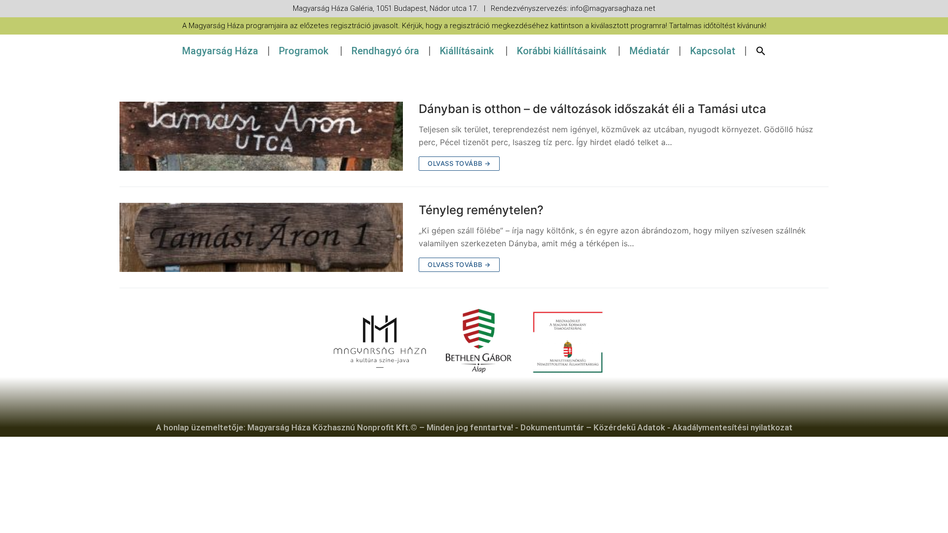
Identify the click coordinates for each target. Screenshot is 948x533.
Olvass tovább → (459, 163)
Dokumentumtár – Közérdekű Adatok (592, 427)
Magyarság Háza (220, 51)
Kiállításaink (467, 51)
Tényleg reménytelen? (481, 210)
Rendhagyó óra (385, 51)
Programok (303, 51)
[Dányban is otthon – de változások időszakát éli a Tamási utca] (261, 136)
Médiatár (650, 51)
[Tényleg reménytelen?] (261, 237)
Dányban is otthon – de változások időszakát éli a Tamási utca (592, 109)
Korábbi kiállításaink (561, 51)
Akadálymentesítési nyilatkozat (732, 427)
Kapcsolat (712, 51)
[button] (761, 50)
